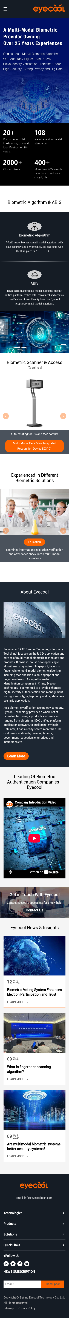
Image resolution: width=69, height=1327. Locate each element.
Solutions (10, 1234)
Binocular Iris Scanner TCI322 (34, 443)
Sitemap (9, 1308)
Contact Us (34, 910)
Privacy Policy (26, 1308)
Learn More (16, 756)
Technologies (13, 1213)
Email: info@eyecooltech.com (34, 1197)
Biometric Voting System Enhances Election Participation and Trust (34, 992)
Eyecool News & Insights (34, 927)
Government (34, 497)
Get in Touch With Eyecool (35, 894)
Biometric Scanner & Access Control (34, 365)
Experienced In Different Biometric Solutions (34, 478)
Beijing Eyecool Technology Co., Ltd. (42, 1297)
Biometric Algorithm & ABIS (34, 202)
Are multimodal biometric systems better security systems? (34, 1146)
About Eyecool (35, 592)
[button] (6, 416)
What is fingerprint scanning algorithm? (29, 1069)
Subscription (53, 1284)
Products (10, 1223)
